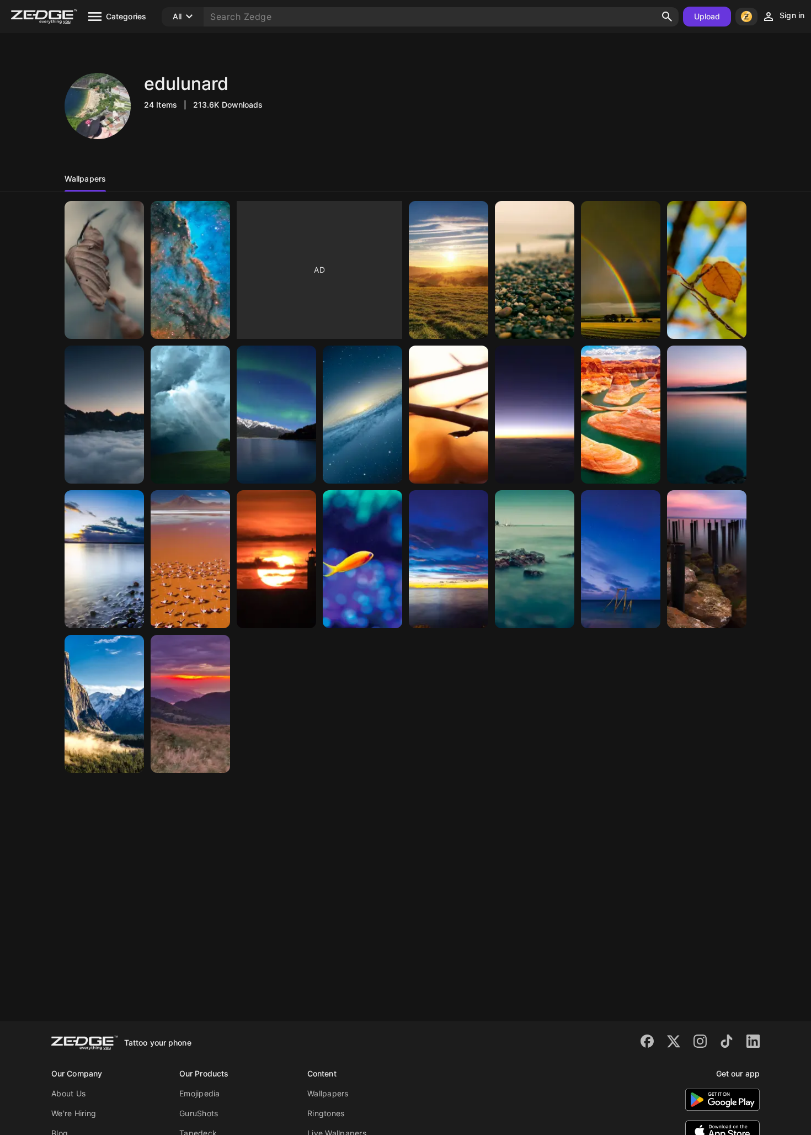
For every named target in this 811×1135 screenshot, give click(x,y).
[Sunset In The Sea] (448, 559)
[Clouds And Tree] (190, 415)
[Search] (667, 17)
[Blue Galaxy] (362, 415)
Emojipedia (199, 1093)
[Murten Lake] (706, 415)
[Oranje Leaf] (706, 270)
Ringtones (325, 1113)
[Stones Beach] (534, 270)
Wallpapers (328, 1093)
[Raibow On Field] (620, 270)
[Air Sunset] (534, 415)
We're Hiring (73, 1113)
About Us (68, 1093)
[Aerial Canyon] (620, 415)
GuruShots (198, 1113)
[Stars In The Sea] (620, 559)
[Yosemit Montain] (104, 704)
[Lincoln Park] (104, 559)
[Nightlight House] (276, 559)
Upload (707, 16)
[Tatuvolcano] (190, 704)
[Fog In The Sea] (534, 559)
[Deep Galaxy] (190, 270)
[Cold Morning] (104, 415)
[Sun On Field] (448, 270)
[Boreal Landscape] (276, 415)
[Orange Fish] (362, 559)
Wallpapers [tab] (85, 178)
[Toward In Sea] (706, 559)
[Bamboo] (448, 415)
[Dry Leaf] (104, 270)
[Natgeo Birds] (190, 559)
